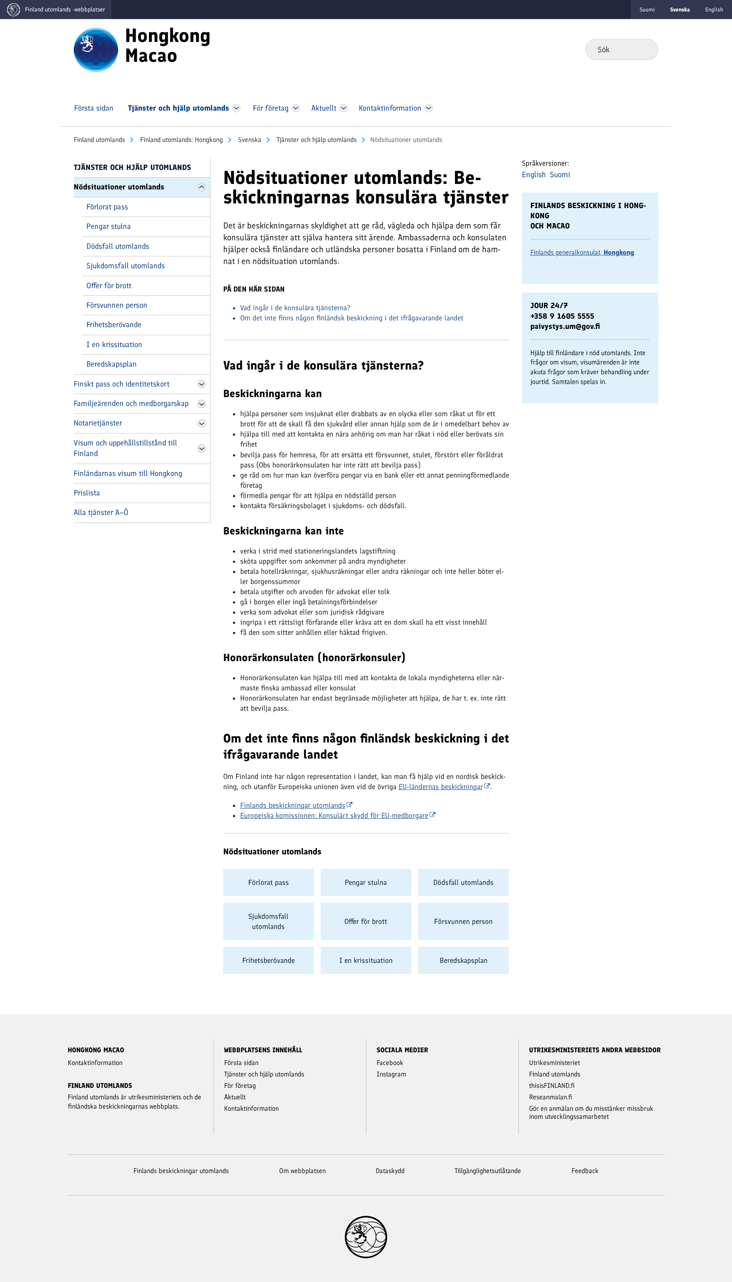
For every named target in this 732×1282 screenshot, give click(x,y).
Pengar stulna (108, 226)
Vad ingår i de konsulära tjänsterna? (295, 307)
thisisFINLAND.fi (552, 1086)
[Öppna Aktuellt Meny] (343, 108)
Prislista (87, 493)
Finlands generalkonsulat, (582, 252)
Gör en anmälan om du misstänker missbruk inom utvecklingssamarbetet (591, 1112)
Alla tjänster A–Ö (101, 512)
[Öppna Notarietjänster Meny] (201, 423)
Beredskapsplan (111, 364)
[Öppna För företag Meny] (296, 108)
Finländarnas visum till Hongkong (128, 473)
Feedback (585, 1171)
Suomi (647, 9)
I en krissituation (114, 344)
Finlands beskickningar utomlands (292, 805)
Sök (645, 49)
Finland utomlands (99, 140)
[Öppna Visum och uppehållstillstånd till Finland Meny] (201, 448)
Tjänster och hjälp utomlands (316, 140)
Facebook (390, 1063)
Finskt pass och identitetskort (121, 384)
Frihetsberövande (113, 324)
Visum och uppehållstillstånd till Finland (125, 448)
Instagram (391, 1074)
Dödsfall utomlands (117, 246)
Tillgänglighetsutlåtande (488, 1171)
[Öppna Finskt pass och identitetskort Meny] (201, 383)
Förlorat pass (107, 206)
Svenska (248, 140)
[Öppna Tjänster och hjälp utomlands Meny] (236, 108)
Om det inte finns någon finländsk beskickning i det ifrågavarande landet (351, 318)
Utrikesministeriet (554, 1063)
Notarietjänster (98, 423)
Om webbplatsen (302, 1171)
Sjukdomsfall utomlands (125, 265)
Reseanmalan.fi (550, 1097)
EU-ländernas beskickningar (441, 786)
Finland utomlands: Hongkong (181, 140)
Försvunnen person (116, 305)
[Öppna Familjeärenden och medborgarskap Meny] (201, 403)
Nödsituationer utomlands (119, 187)
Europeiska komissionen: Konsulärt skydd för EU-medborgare (334, 815)
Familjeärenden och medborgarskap (131, 403)
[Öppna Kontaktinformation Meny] (428, 108)
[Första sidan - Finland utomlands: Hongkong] (96, 49)
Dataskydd (390, 1171)
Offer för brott (108, 285)
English (714, 9)
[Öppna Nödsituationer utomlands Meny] (201, 187)
